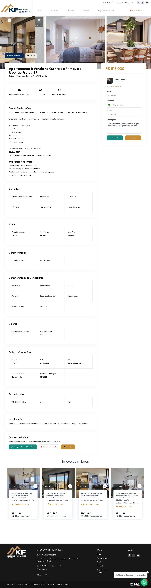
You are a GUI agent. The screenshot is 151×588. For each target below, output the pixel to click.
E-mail (133, 138)
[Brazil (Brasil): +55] (109, 105)
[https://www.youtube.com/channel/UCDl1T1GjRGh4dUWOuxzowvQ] (147, 2)
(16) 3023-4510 (60, 566)
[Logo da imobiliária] (16, 8)
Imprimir (69, 447)
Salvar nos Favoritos (50, 447)
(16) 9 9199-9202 (115, 86)
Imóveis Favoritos (138, 11)
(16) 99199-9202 (124, 3)
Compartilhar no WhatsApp (24, 447)
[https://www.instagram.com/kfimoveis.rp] (138, 2)
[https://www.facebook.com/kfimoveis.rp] (142, 2)
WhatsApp (116, 138)
